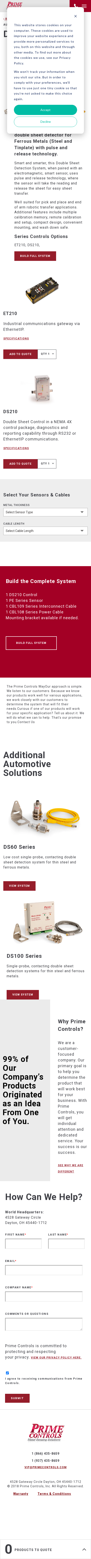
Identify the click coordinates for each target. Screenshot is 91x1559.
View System (19, 885)
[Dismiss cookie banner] (75, 17)
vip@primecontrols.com (46, 1467)
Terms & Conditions (54, 1494)
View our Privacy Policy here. (56, 1357)
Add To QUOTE (20, 354)
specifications (16, 338)
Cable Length (14, 523)
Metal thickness (16, 505)
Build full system (35, 256)
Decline (45, 121)
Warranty (20, 1494)
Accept (45, 110)
